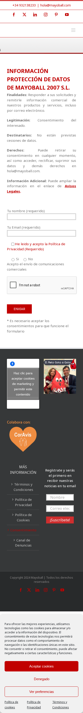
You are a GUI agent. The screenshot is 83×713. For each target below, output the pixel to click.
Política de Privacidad (23, 502)
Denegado (41, 679)
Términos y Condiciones (23, 487)
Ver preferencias (41, 692)
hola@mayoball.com (55, 5)
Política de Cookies (23, 517)
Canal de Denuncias (23, 543)
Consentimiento (23, 530)
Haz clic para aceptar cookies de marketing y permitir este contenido (23, 383)
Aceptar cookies (41, 666)
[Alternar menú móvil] (73, 30)
